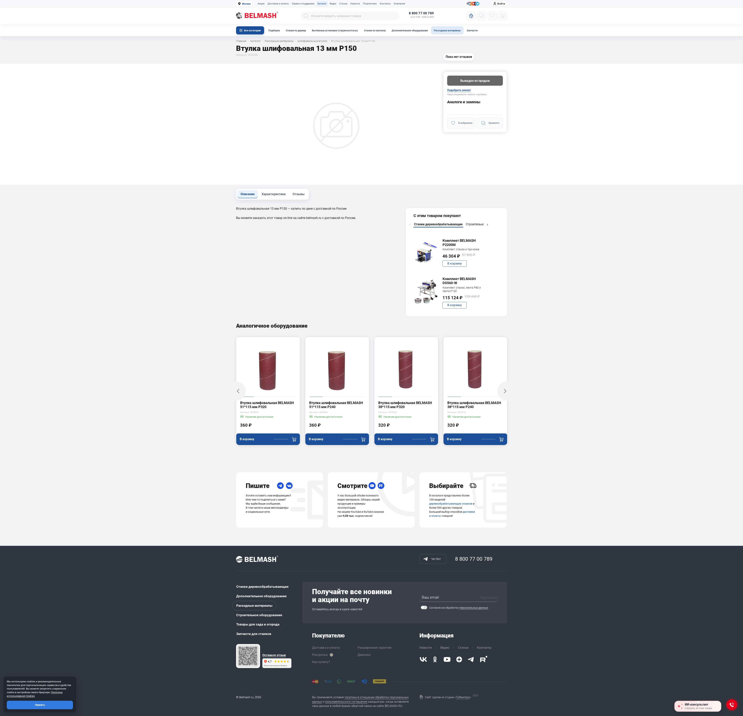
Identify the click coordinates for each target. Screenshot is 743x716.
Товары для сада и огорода (257, 624)
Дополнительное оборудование (410, 30)
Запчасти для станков (253, 634)
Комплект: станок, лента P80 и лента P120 (462, 289)
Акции (261, 3)
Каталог (322, 3)
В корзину (454, 263)
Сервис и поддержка (303, 3)
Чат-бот (436, 559)
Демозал (364, 655)
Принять (40, 704)
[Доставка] (472, 485)
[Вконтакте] (423, 659)
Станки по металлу (375, 30)
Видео (333, 3)
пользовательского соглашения (346, 701)
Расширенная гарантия (374, 647)
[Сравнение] (481, 15)
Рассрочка (320, 655)
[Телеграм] (477, 4)
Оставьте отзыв (274, 655)
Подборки (274, 30)
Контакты (385, 3)
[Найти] (305, 15)
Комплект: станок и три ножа (461, 249)
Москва (246, 4)
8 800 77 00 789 (421, 13)
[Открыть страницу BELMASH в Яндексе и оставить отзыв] (248, 656)
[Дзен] (459, 659)
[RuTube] (380, 485)
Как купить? (321, 662)
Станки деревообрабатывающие (262, 587)
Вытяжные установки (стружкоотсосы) (335, 30)
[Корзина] (502, 15)
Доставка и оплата (278, 3)
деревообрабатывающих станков (450, 503)
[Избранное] (492, 15)
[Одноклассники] (435, 659)
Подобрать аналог (459, 90)
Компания (399, 3)
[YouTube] (372, 485)
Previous (410, 225)
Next (487, 225)
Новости (355, 3)
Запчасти (472, 30)
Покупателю (370, 3)
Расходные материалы (447, 30)
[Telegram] (280, 485)
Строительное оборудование (259, 615)
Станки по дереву (296, 30)
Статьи (343, 3)
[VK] (289, 485)
